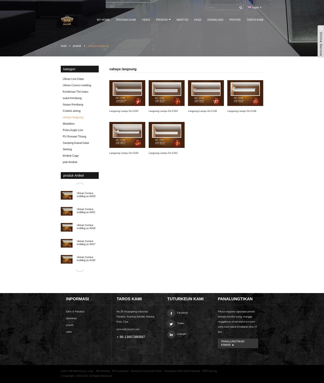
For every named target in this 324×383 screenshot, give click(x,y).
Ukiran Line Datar (73, 78)
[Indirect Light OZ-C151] (167, 135)
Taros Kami (255, 19)
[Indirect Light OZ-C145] (206, 93)
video (146, 19)
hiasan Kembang (73, 104)
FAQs (197, 19)
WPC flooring (209, 371)
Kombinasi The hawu (75, 91)
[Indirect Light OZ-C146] (245, 93)
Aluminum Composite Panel (146, 371)
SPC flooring (103, 371)
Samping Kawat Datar (76, 142)
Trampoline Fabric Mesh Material (182, 371)
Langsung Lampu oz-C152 (123, 111)
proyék (235, 19)
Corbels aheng (71, 110)
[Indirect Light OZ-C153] (167, 93)
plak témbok (70, 162)
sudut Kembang (72, 98)
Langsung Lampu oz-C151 (163, 153)
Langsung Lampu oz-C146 (241, 111)
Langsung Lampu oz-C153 (163, 111)
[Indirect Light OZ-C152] (127, 93)
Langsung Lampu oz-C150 (123, 153)
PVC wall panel (120, 371)
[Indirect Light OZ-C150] (127, 135)
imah (64, 45)
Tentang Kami (126, 19)
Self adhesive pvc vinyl (80, 371)
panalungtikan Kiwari (232, 343)
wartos (182, 19)
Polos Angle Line (73, 130)
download (215, 19)
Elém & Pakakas (75, 311)
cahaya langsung (98, 45)
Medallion (69, 123)
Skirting (67, 149)
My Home (103, 19)
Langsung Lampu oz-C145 (202, 111)
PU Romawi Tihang (74, 136)
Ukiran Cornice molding (77, 85)
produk (162, 19)
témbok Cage (71, 155)
